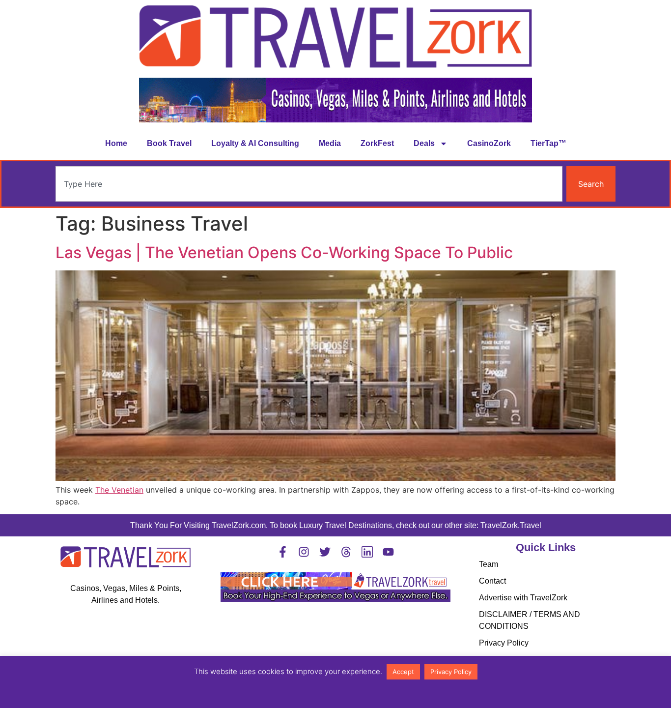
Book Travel (169, 143)
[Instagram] (303, 552)
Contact (492, 581)
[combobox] (309, 184)
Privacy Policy (504, 643)
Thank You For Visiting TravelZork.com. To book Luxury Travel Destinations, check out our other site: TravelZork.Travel (335, 525)
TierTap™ (548, 143)
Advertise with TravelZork (523, 597)
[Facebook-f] (282, 552)
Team (488, 564)
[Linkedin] (367, 552)
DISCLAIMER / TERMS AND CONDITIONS (529, 620)
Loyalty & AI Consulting (255, 143)
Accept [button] (403, 672)
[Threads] (346, 552)
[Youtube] (388, 552)
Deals (424, 143)
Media (330, 143)
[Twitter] (325, 552)
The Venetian (119, 490)
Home (116, 143)
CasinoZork (489, 143)
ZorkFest (377, 143)
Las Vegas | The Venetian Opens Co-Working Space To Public (284, 252)
